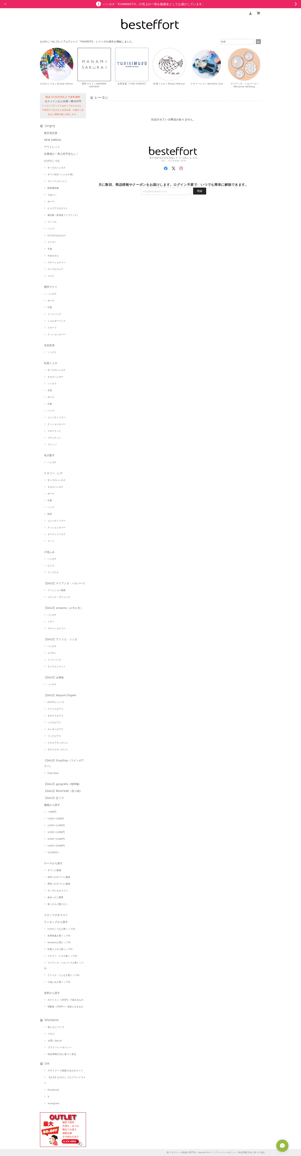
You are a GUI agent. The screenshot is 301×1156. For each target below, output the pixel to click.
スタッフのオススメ (56, 915)
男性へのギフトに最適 (59, 883)
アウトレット (52, 146)
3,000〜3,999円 (56, 832)
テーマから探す (53, 863)
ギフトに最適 (54, 870)
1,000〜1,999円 (56, 818)
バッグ (51, 228)
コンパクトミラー (57, 417)
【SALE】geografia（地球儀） (62, 784)
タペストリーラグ (57, 534)
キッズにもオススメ (58, 890)
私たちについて (56, 1027)
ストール (52, 221)
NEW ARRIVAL (53, 139)
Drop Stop (53, 773)
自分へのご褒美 (55, 897)
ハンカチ (52, 293)
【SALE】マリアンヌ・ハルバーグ (64, 583)
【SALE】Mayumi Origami (60, 695)
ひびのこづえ (52, 160)
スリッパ (52, 444)
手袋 (50, 248)
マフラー (52, 242)
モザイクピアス (55, 715)
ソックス (52, 352)
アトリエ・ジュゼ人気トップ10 (63, 975)
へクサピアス (54, 722)
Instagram (54, 1103)
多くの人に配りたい (58, 904)
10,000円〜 (53, 852)
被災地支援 (50, 132)
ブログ (51, 1033)
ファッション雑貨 (57, 590)
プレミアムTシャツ (57, 181)
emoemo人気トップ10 (59, 942)
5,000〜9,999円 (56, 845)
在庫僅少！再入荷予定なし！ (61, 153)
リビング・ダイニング (59, 597)
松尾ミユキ (50, 363)
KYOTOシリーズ (56, 702)
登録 (199, 190)
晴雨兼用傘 (53, 188)
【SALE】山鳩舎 (54, 677)
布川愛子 (49, 455)
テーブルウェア (55, 269)
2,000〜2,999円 (56, 825)
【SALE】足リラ (54, 798)
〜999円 (52, 811)
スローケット (54, 430)
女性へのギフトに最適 (59, 877)
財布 (50, 514)
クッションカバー (57, 334)
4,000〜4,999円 (56, 838)
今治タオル (53, 255)
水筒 (50, 390)
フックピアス (54, 736)
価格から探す (52, 804)
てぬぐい (52, 194)
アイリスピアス (55, 708)
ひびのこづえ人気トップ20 (61, 928)
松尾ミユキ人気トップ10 (60, 949)
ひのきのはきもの (57, 235)
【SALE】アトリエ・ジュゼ (60, 639)
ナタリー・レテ (53, 473)
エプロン (52, 652)
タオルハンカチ (55, 376)
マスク (51, 275)
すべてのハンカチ (57, 167)
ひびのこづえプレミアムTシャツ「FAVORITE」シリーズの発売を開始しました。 (87, 41)
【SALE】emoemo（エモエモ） (63, 607)
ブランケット (54, 437)
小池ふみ (49, 552)
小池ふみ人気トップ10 (59, 982)
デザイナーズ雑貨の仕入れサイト (66, 1070)
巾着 (50, 307)
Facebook (53, 1089)
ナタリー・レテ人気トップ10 (62, 955)
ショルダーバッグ (57, 320)
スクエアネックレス (58, 742)
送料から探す (52, 992)
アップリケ (53, 572)
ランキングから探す (56, 922)
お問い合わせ (55, 1040)
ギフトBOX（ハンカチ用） (61, 174)
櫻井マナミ (50, 286)
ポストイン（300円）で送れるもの (65, 999)
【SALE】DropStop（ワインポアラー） (64, 763)
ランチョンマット (57, 666)
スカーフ (52, 327)
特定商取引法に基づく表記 (62, 1054)
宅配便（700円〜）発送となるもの (65, 1006)
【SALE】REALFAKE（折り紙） (63, 791)
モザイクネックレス (58, 749)
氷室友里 (49, 345)
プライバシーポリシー (60, 1047)
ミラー (51, 621)
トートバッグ (54, 314)
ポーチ (51, 201)
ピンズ (51, 565)
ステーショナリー (57, 262)
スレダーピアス (55, 729)
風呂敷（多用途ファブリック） (63, 215)
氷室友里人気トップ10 (59, 935)
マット (51, 541)
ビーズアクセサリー (58, 208)
